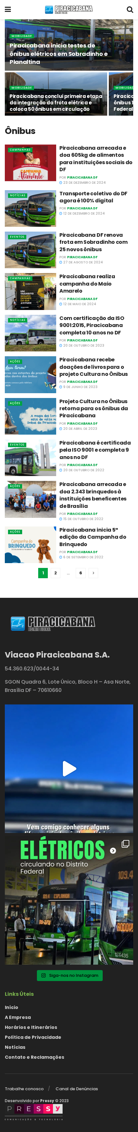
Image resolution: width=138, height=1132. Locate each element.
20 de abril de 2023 (79, 428)
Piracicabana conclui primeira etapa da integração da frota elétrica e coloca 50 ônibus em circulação (56, 102)
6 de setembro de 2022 (82, 557)
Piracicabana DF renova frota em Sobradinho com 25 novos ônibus (93, 242)
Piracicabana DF (82, 177)
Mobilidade (22, 36)
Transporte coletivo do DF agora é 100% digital (93, 197)
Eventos (17, 237)
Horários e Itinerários (31, 1027)
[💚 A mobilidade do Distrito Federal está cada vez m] (69, 900)
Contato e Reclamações (34, 1057)
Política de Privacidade (33, 1037)
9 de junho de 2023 (80, 387)
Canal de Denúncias (77, 1089)
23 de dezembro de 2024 (84, 182)
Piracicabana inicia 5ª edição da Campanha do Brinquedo (92, 537)
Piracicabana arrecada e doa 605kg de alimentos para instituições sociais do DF (96, 158)
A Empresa (18, 1017)
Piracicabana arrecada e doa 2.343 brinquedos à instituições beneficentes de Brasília (92, 495)
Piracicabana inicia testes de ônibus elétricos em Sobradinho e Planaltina (59, 53)
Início (11, 1007)
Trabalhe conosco (24, 1089)
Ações (15, 361)
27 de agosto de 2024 (82, 262)
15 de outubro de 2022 (82, 519)
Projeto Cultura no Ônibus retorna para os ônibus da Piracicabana (93, 409)
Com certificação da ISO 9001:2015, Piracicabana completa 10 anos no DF (91, 325)
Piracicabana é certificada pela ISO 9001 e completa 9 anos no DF (95, 450)
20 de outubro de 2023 (83, 345)
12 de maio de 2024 (79, 304)
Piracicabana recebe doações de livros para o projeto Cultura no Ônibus (93, 367)
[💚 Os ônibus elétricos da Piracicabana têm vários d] (69, 768)
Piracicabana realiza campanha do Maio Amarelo (87, 284)
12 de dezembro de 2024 (83, 213)
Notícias (17, 195)
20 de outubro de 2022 (83, 470)
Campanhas (20, 150)
